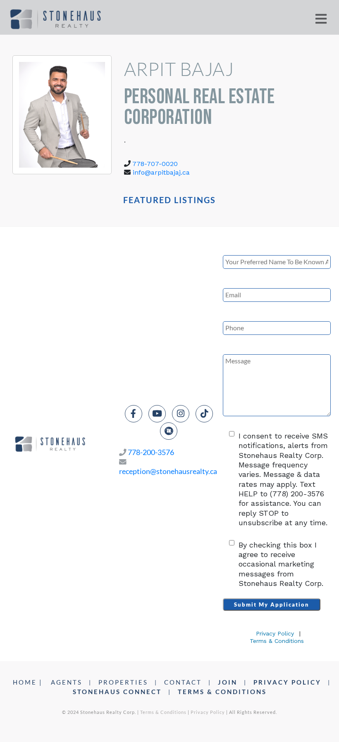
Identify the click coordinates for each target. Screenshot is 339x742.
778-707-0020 (155, 164)
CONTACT (183, 682)
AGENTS (66, 682)
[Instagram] (180, 413)
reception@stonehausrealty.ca (168, 471)
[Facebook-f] (133, 413)
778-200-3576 (151, 452)
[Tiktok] (204, 413)
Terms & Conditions (277, 641)
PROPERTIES (123, 682)
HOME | (28, 682)
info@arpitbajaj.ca (161, 172)
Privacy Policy (275, 633)
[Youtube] (157, 413)
